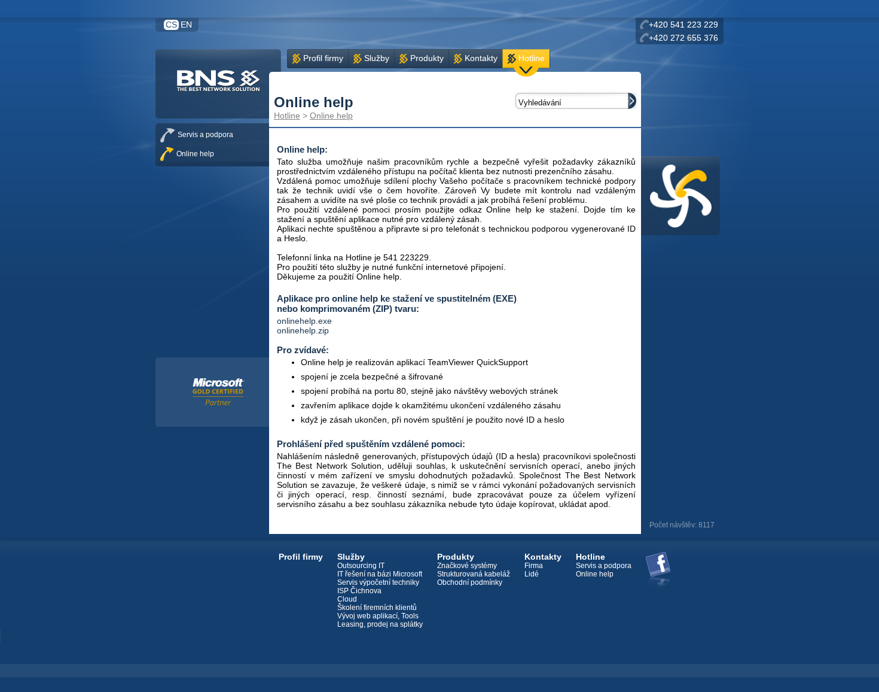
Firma (533, 566)
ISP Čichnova (359, 591)
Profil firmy (323, 58)
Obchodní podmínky (469, 582)
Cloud (347, 599)
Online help (331, 115)
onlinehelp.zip (303, 330)
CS (171, 24)
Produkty (427, 58)
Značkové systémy (467, 566)
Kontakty (481, 58)
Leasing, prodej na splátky (380, 624)
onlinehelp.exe (304, 321)
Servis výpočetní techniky (378, 582)
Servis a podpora (205, 134)
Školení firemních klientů (377, 607)
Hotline (531, 58)
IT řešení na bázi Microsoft (379, 574)
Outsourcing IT (360, 566)
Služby (376, 58)
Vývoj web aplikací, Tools (378, 616)
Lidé (531, 574)
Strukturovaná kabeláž (473, 574)
